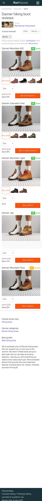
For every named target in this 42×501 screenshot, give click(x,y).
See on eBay (27, 306)
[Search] (4, 3)
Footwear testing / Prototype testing (16, 494)
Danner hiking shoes (10, 331)
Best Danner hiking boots (25, 26)
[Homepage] (20, 3)
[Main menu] (37, 3)
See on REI (27, 205)
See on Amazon (27, 95)
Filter (25, 31)
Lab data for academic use (13, 497)
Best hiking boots (9, 340)
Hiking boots (18, 9)
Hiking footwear (7, 9)
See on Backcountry (27, 150)
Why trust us (33, 43)
